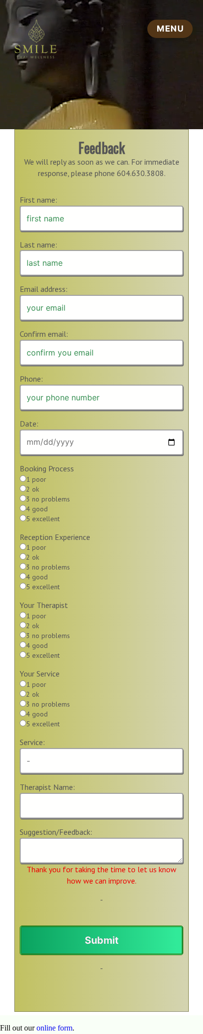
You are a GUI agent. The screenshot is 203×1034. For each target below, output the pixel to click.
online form (54, 1028)
